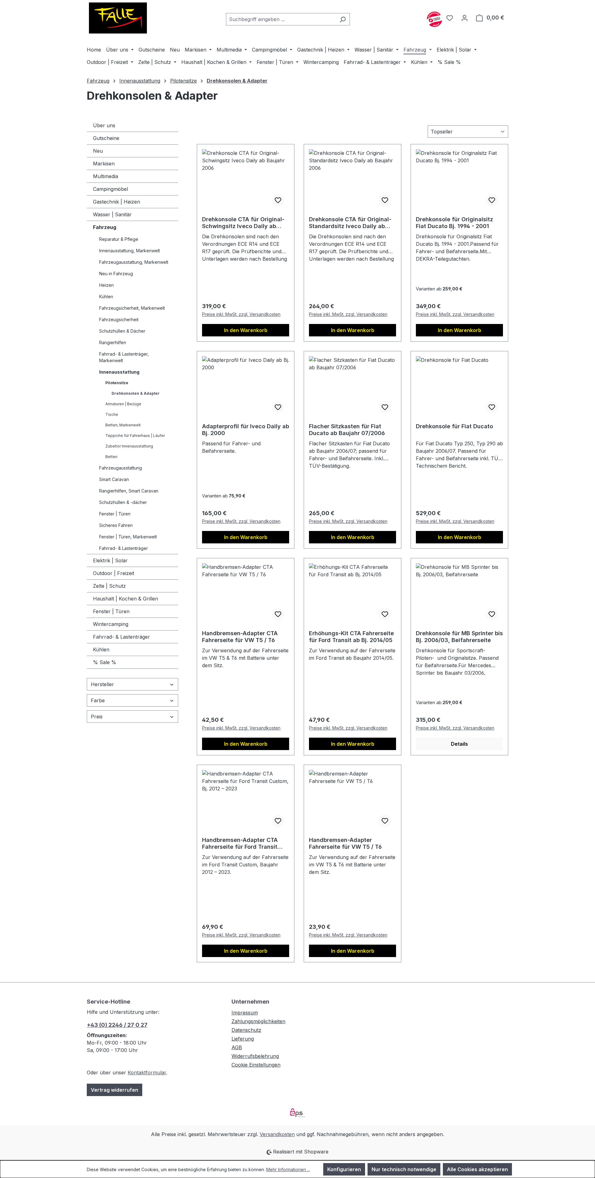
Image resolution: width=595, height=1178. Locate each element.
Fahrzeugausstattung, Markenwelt (133, 262)
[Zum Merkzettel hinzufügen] (278, 200)
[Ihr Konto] (464, 17)
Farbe (98, 700)
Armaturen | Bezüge (123, 404)
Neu (98, 151)
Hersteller (102, 684)
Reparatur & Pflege (118, 239)
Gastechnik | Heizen (116, 202)
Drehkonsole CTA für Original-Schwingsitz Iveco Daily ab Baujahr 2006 (243, 223)
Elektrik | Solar (110, 560)
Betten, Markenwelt (123, 425)
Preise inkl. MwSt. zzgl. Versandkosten (241, 314)
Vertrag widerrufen (114, 1090)
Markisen (104, 163)
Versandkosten (277, 1134)
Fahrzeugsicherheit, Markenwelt (132, 308)
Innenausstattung (119, 372)
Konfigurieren (344, 1169)
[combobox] (281, 19)
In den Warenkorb (245, 330)
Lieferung (242, 1039)
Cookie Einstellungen (255, 1065)
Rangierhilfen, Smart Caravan (128, 490)
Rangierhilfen (112, 342)
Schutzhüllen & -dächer (123, 502)
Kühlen (106, 296)
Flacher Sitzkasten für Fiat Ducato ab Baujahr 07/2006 (347, 429)
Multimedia (105, 176)
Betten (111, 456)
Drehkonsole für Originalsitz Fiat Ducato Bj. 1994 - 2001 (454, 222)
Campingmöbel (110, 189)
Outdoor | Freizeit (113, 573)
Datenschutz (246, 1030)
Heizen (106, 285)
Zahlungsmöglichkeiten (258, 1021)
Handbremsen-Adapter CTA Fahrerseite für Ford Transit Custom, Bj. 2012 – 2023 (240, 843)
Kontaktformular (147, 1072)
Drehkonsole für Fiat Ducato (454, 426)
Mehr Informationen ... (288, 1169)
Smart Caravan (114, 479)
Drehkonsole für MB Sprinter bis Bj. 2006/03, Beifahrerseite (459, 636)
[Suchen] (342, 19)
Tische (111, 414)
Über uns (104, 125)
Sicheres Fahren (116, 525)
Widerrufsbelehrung (255, 1056)
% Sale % (104, 662)
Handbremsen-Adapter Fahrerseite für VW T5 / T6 (345, 843)
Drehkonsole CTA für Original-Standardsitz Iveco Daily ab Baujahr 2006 (350, 223)
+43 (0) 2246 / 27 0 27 (117, 1025)
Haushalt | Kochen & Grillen (125, 599)
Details (459, 744)
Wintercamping (110, 624)
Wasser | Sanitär (112, 214)
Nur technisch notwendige (404, 1169)
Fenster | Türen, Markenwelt (128, 536)
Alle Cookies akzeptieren (477, 1169)
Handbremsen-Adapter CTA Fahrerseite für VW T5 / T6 (240, 636)
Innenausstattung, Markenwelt (129, 250)
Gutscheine (106, 138)
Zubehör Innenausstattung (129, 446)
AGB (236, 1047)
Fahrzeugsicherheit (119, 319)
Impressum (244, 1012)
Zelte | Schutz (109, 586)
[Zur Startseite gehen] (118, 18)
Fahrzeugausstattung (120, 467)
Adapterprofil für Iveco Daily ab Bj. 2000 (245, 429)
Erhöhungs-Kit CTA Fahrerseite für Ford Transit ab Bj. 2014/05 (351, 636)
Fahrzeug (104, 227)
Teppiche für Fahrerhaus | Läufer (135, 435)
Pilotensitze (116, 382)
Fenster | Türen (114, 513)
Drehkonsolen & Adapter (136, 393)
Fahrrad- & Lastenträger (123, 548)
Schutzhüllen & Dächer (122, 331)
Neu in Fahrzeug (116, 273)
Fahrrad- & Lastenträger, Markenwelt (124, 357)
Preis (97, 716)
